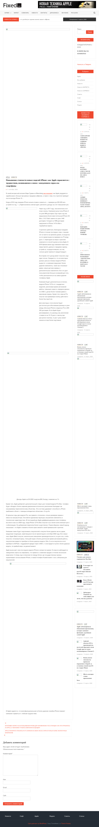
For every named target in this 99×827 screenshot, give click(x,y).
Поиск (79, 29)
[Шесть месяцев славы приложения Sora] (85, 430)
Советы (79, 94)
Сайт (4, 795)
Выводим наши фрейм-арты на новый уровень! (85, 230)
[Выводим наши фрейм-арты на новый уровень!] (83, 218)
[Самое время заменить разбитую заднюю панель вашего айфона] (83, 127)
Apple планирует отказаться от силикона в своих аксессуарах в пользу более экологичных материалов (36, 731)
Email (5, 787)
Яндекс (79, 105)
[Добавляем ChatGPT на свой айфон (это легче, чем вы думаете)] (79, 594)
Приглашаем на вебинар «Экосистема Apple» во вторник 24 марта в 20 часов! (85, 260)
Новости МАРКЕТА (83, 87)
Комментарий (8, 753)
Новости (14, 177)
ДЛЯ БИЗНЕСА (54, 13)
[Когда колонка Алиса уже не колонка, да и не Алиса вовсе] (83, 158)
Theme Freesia (66, 823)
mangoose (80, 303)
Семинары (25, 13)
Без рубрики (81, 80)
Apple (8, 177)
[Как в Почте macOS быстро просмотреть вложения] (79, 581)
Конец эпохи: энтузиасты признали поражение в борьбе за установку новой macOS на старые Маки (85, 350)
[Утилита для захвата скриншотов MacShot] (85, 546)
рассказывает (48, 193)
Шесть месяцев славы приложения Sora (84, 507)
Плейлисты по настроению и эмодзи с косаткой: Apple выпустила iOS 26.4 (85, 527)
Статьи (79, 101)
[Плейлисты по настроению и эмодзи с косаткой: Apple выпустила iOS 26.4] (85, 516)
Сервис (7, 13)
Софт (79, 98)
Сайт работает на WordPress (37, 823)
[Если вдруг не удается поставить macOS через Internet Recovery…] (79, 566)
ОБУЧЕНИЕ (65, 13)
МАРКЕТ (16, 13)
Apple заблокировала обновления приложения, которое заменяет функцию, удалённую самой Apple (85, 297)
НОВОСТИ (35, 13)
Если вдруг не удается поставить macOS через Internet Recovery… (85, 569)
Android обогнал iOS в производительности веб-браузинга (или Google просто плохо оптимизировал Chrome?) (84, 323)
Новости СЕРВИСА (83, 91)
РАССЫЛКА (74, 13)
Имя (4, 779)
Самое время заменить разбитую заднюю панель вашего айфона (29, 19)
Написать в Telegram (84, 64)
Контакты (44, 13)
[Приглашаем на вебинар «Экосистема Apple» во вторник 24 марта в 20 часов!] (83, 245)
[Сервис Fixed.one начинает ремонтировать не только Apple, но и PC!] (83, 188)
